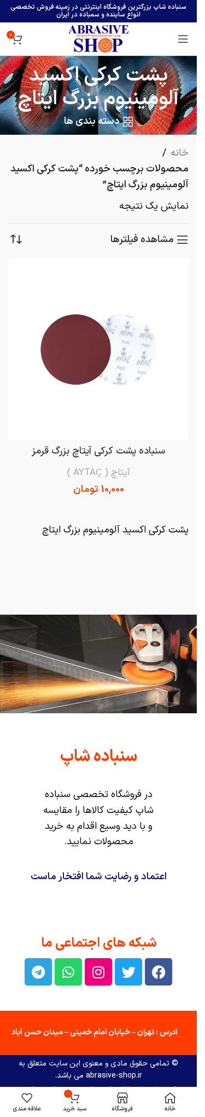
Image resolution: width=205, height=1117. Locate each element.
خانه (180, 153)
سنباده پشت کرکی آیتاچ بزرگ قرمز (98, 451)
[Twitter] (128, 972)
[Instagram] (98, 972)
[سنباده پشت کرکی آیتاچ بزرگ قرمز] (98, 349)
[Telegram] (38, 972)
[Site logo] (98, 38)
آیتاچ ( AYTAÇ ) (98, 473)
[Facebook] (158, 972)
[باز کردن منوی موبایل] (183, 39)
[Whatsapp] (68, 972)
